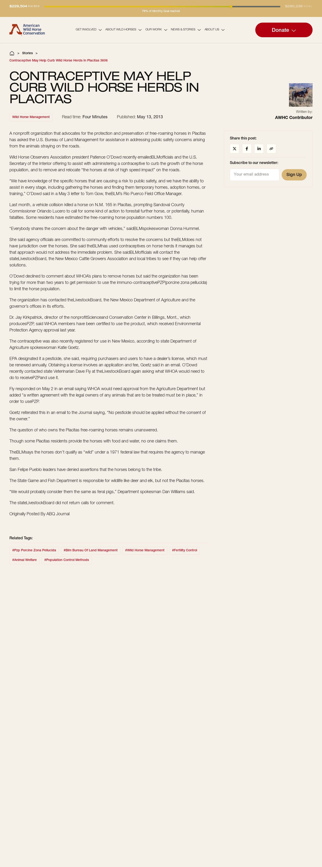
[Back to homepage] (27, 30)
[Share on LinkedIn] (259, 148)
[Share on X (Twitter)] (234, 148)
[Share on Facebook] (247, 148)
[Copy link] (271, 148)
